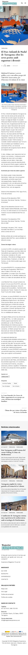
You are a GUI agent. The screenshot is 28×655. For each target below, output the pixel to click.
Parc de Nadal (6, 386)
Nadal (15, 383)
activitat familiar (6, 383)
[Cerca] (21, 3)
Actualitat (4, 447)
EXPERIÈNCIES (5, 576)
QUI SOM (4, 571)
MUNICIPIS (4, 573)
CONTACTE (4, 579)
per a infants (16, 386)
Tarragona (4, 48)
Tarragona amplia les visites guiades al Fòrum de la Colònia (12, 485)
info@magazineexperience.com (10, 620)
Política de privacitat (7, 594)
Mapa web (4, 589)
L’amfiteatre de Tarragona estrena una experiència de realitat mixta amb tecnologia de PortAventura (13, 518)
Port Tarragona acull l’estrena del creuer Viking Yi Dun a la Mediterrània (13, 452)
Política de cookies (6, 597)
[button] (25, 3)
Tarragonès (19, 447)
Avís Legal (4, 591)
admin (8, 65)
